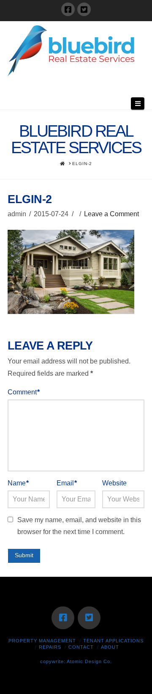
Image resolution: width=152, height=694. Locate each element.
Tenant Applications (113, 640)
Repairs (50, 647)
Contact (81, 647)
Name (18, 483)
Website (114, 483)
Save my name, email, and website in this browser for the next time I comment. (79, 526)
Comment (24, 392)
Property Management (42, 640)
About (110, 647)
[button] (137, 103)
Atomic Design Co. (89, 661)
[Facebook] (68, 9)
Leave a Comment (111, 214)
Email (67, 483)
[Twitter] (84, 9)
